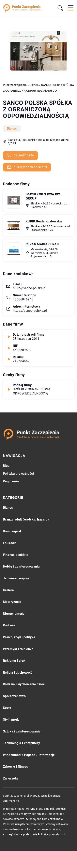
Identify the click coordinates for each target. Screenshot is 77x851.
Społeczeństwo (14, 696)
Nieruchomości (14, 614)
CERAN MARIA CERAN (42, 244)
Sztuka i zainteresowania (22, 731)
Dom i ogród (12, 531)
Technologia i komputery (21, 743)
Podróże (9, 625)
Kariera (8, 590)
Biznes (12, 128)
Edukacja (10, 543)
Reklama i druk (14, 661)
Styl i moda (11, 719)
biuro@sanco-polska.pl (30, 167)
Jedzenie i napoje (16, 578)
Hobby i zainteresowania (21, 566)
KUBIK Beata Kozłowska (44, 221)
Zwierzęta (10, 778)
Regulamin (11, 481)
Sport (7, 708)
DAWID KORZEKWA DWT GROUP (44, 196)
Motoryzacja (12, 602)
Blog (6, 466)
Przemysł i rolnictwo (18, 649)
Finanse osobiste (15, 555)
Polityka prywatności (18, 473)
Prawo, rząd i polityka (19, 637)
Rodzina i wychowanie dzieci (24, 684)
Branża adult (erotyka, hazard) (26, 519)
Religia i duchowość (18, 672)
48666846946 (24, 155)
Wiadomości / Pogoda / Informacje (29, 755)
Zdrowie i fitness (15, 766)
